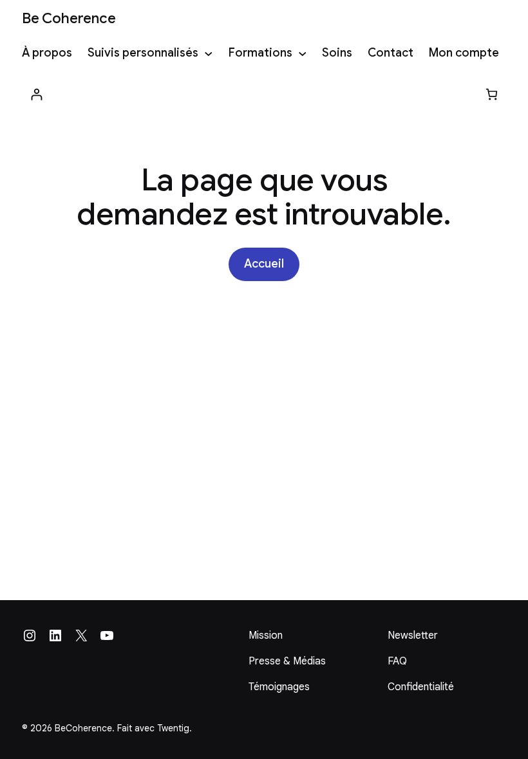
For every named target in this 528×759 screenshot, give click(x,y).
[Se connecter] (36, 94)
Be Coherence (68, 18)
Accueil (264, 264)
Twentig (173, 728)
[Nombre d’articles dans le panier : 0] (491, 94)
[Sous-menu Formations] (302, 53)
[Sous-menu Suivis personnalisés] (208, 53)
